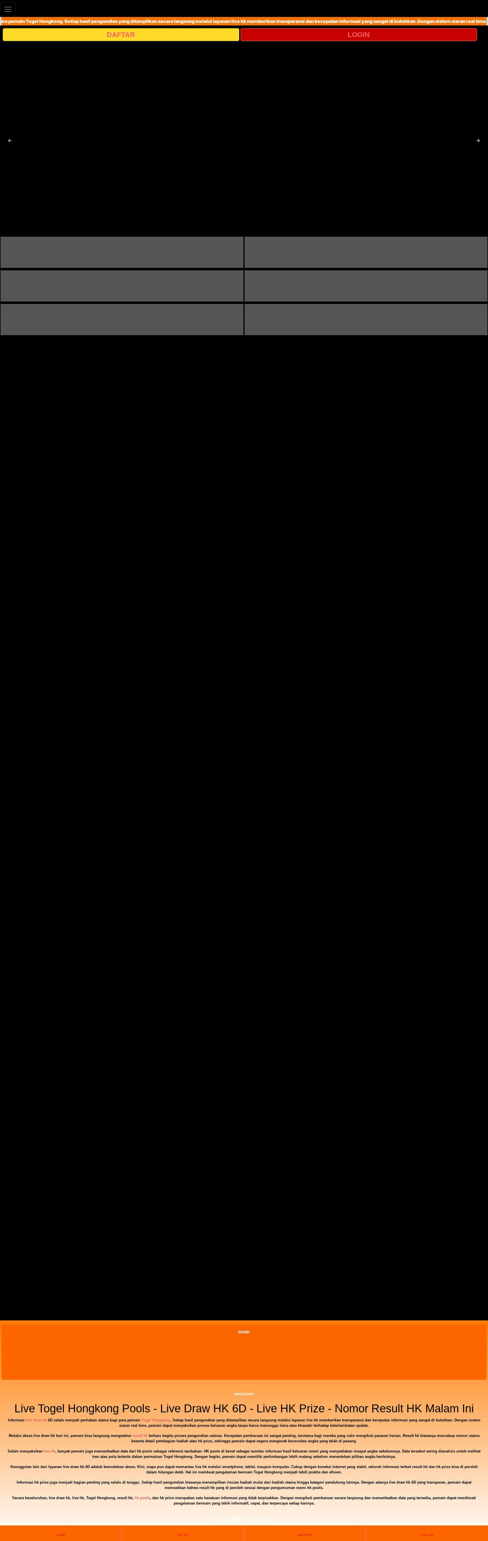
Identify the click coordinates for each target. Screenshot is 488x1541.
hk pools (142, 1498)
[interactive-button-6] (366, 319)
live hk (49, 1451)
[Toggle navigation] (8, 9)
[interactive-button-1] (122, 252)
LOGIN (359, 34)
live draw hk (36, 1420)
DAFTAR (121, 34)
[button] (10, 140)
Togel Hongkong (155, 1420)
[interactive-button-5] (122, 319)
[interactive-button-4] (366, 285)
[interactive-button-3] (122, 285)
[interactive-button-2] (366, 252)
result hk (140, 1436)
